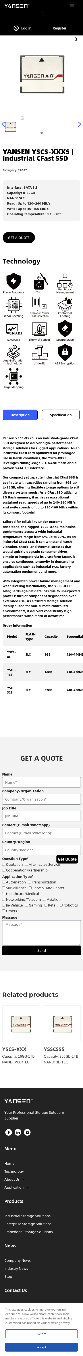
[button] (72, 5)
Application (14, 1187)
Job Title (9, 808)
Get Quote (67, 859)
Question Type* (15, 858)
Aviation (54, 899)
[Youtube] (27, 1132)
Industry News (16, 1268)
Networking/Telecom (23, 899)
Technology (14, 1171)
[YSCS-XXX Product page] (20, 1024)
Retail (53, 905)
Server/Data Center (48, 888)
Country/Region (16, 841)
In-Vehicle (14, 905)
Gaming (35, 905)
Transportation (44, 882)
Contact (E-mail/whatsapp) (26, 825)
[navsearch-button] (42, 14)
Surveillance (16, 888)
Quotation (14, 864)
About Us (12, 1179)
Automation (16, 882)
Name (7, 774)
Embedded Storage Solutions (28, 1232)
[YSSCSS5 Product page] (62, 1024)
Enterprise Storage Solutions (28, 1224)
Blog (8, 1276)
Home (9, 1163)
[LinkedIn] (18, 1132)
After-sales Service (44, 864)
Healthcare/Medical (22, 893)
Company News (17, 1260)
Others (11, 911)
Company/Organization (23, 791)
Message (9, 917)
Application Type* (17, 876)
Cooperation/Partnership (27, 870)
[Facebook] (8, 1132)
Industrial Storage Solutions (27, 1216)
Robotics (71, 905)
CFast (22, 170)
